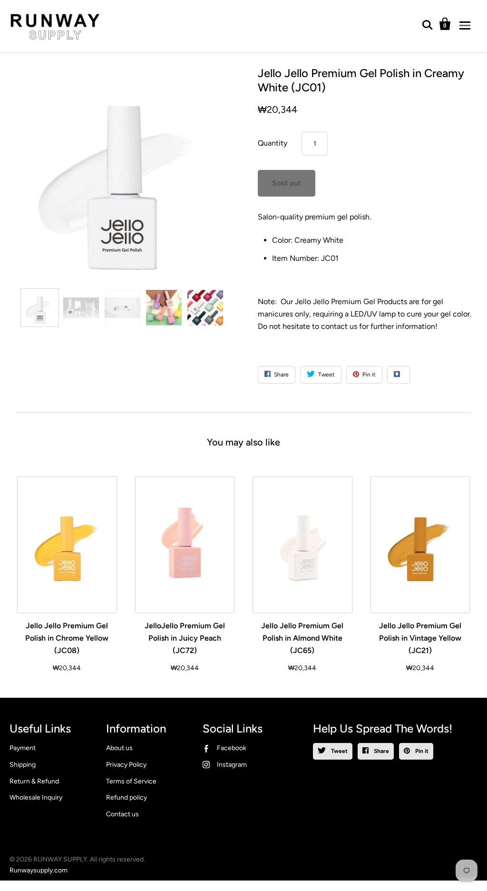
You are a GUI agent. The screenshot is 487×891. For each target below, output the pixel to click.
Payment (23, 748)
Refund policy (126, 797)
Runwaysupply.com (39, 870)
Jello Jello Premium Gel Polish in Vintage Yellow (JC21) (420, 638)
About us (119, 748)
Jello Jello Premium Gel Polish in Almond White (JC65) (302, 638)
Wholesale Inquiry (36, 797)
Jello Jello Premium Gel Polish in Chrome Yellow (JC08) (66, 638)
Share (380, 751)
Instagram (232, 765)
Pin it (421, 751)
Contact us (122, 814)
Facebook (231, 748)
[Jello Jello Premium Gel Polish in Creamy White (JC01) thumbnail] (40, 308)
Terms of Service (131, 781)
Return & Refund (34, 781)
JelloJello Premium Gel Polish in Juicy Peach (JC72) (185, 638)
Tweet (339, 751)
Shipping (23, 765)
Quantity (272, 143)
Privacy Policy (126, 765)
